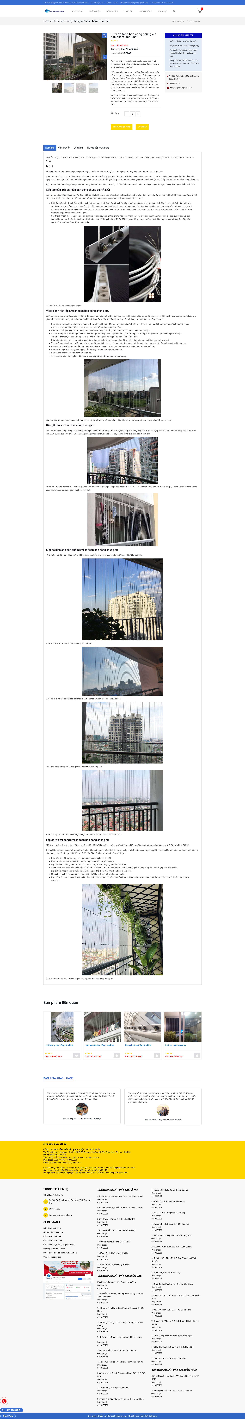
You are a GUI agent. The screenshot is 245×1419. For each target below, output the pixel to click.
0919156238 (54, 1209)
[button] (104, 35)
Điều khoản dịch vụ (52, 1228)
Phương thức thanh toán (54, 1249)
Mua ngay (142, 127)
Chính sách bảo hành (52, 1240)
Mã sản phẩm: (117, 53)
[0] (199, 11)
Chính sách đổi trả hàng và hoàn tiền (60, 1253)
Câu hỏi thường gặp (52, 1257)
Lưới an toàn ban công (175, 1045)
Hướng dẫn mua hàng (53, 1232)
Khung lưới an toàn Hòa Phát (138, 1045)
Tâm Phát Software (148, 1416)
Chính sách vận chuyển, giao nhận (58, 1244)
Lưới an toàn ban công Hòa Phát (99, 1045)
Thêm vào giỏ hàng (121, 127)
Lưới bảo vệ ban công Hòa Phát (59, 1045)
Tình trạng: (116, 49)
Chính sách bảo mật (52, 1236)
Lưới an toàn (194, 21)
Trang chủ (179, 21)
